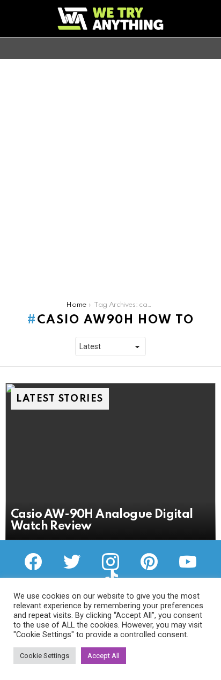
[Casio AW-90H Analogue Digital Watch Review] (110, 461)
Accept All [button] (103, 656)
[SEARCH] (209, 48)
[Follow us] (191, 48)
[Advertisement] (110, 174)
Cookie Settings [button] (44, 656)
